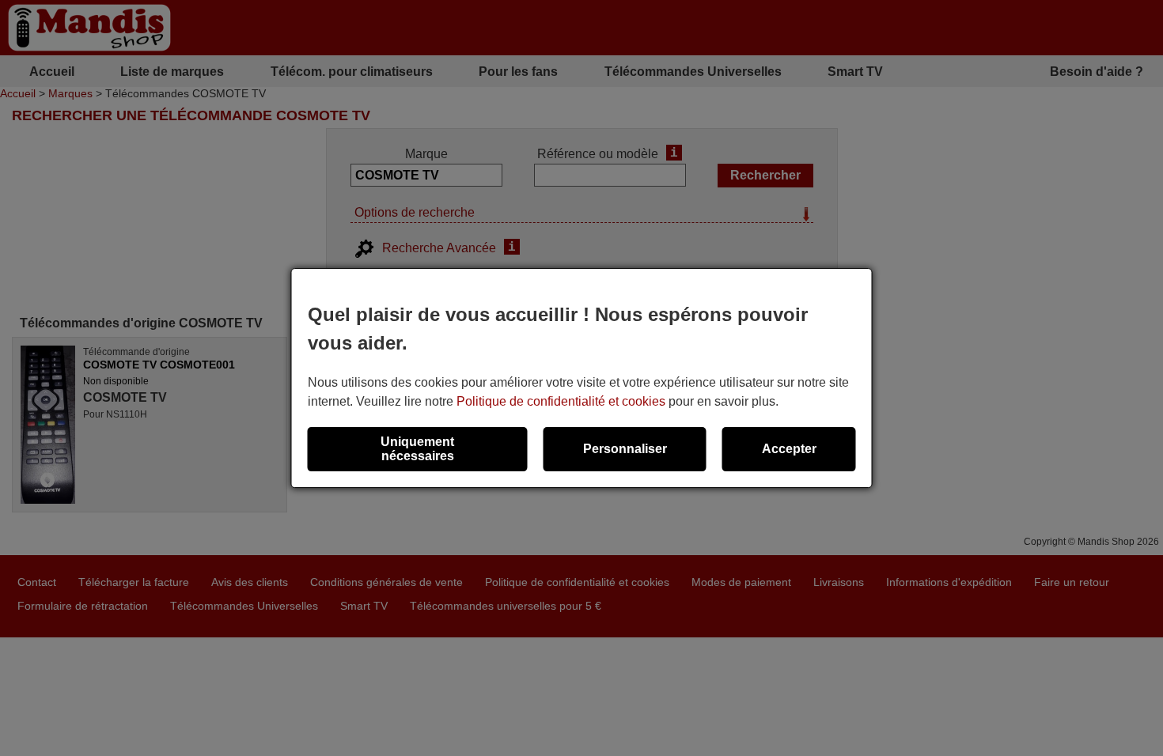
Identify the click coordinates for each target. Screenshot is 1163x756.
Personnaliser (625, 448)
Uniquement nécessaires (417, 449)
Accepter (789, 448)
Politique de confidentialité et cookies (560, 401)
